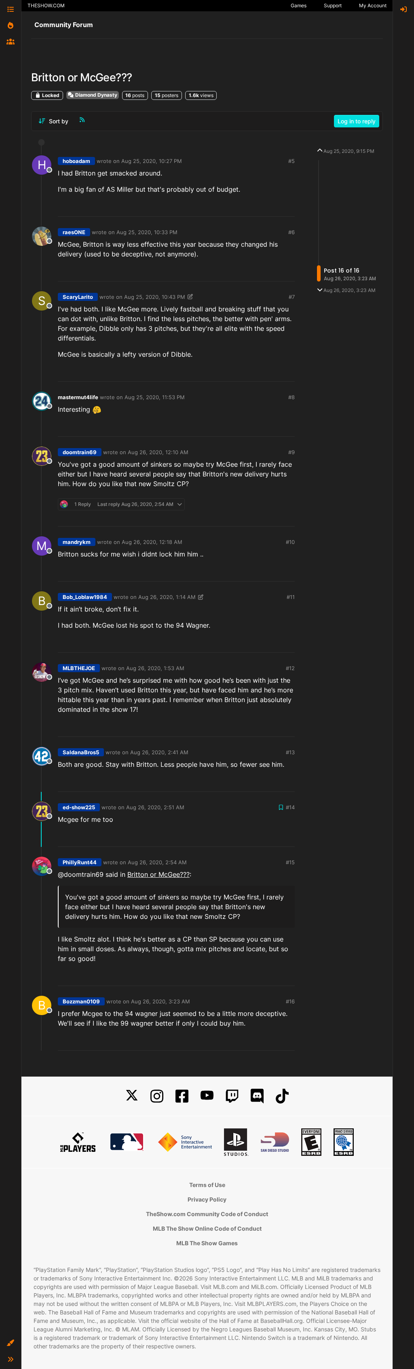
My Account (373, 5)
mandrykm (77, 542)
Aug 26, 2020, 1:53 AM (155, 668)
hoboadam (76, 161)
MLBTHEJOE (79, 668)
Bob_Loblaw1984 (85, 597)
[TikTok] (282, 1096)
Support (333, 5)
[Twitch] (232, 1096)
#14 (290, 807)
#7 (292, 297)
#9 (291, 452)
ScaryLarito (78, 297)
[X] (131, 1096)
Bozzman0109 (81, 1001)
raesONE (74, 232)
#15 (290, 862)
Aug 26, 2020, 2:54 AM (157, 862)
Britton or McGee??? (158, 874)
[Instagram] (156, 1096)
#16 (290, 1001)
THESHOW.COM (46, 5)
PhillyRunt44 (80, 862)
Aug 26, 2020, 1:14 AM (167, 597)
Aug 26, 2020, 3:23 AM (160, 1001)
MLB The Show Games (207, 1243)
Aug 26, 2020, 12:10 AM (158, 452)
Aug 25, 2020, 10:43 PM (154, 297)
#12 (290, 668)
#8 (291, 397)
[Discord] (257, 1096)
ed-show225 (79, 807)
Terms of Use (207, 1184)
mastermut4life (78, 397)
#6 (291, 232)
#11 (291, 597)
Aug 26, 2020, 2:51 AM (155, 807)
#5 (291, 161)
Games (298, 5)
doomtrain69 (80, 452)
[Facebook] (181, 1096)
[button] (10, 1343)
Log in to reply (357, 121)
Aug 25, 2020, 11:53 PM (155, 397)
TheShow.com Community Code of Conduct (207, 1213)
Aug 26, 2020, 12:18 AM (152, 542)
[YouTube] (207, 1096)
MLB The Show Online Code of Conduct (207, 1228)
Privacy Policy (207, 1199)
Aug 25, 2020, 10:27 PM (151, 161)
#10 (290, 542)
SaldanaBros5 (81, 752)
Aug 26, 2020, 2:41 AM (159, 752)
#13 (290, 752)
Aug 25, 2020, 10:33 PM (146, 232)
